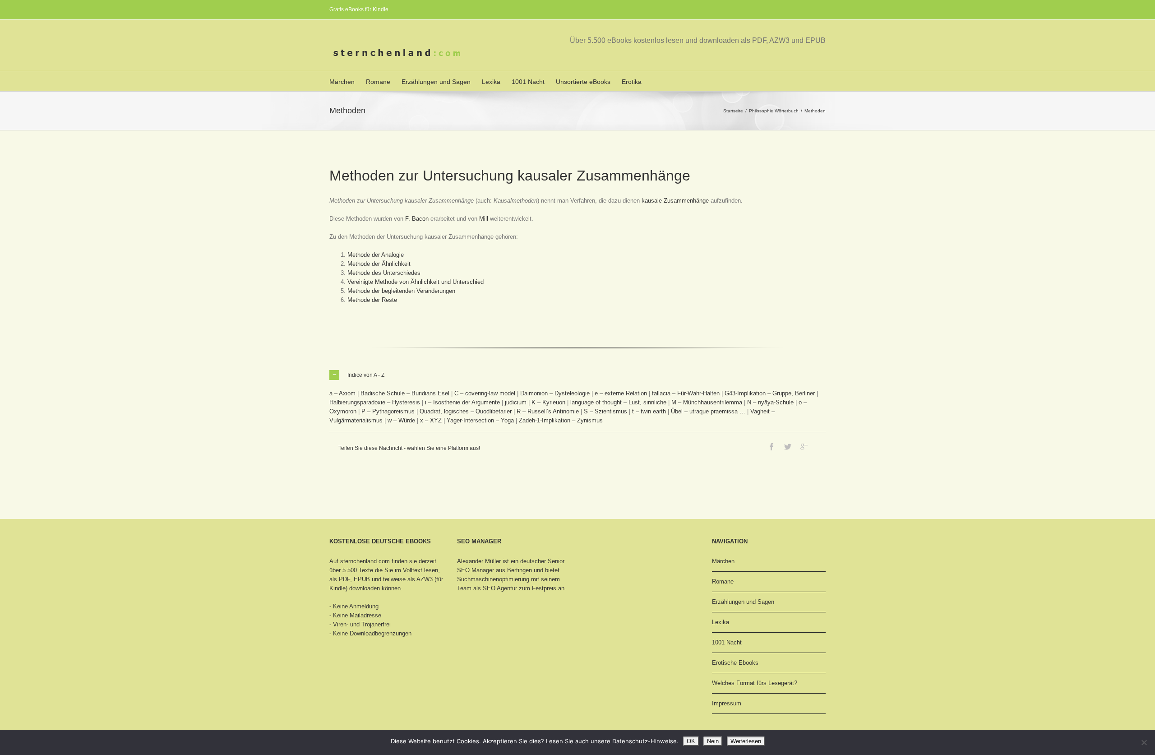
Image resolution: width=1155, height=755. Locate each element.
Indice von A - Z (365, 375)
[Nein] (1143, 742)
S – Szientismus (605, 411)
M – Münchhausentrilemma (706, 402)
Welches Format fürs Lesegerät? (754, 683)
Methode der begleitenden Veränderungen (401, 290)
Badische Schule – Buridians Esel (404, 393)
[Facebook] (771, 446)
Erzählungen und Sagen (436, 81)
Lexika (491, 81)
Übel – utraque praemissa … (708, 411)
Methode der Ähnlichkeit (379, 263)
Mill (483, 218)
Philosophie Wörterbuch (774, 110)
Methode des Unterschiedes (383, 272)
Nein (713, 741)
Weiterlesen (745, 741)
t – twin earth (649, 411)
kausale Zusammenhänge (675, 200)
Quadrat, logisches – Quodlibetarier (466, 411)
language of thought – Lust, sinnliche (618, 402)
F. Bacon (417, 218)
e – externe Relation (621, 393)
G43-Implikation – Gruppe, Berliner (770, 393)
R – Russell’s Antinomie (548, 411)
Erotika (632, 81)
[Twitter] (787, 446)
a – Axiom (342, 393)
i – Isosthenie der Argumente (462, 402)
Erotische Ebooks (735, 662)
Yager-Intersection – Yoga (480, 420)
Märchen (342, 81)
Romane (378, 81)
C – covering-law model (484, 393)
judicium (516, 402)
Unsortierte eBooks (583, 81)
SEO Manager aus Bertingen (494, 570)
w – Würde (401, 420)
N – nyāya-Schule (770, 402)
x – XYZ (431, 420)
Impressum (726, 703)
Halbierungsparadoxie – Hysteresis (374, 402)
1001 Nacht (528, 81)
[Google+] (804, 446)
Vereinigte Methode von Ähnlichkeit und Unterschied (415, 281)
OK (691, 741)
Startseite (733, 110)
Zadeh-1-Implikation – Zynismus (561, 420)
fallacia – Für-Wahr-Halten (686, 393)
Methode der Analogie (375, 254)
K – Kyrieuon (548, 402)
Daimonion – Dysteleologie (555, 393)
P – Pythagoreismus (388, 411)
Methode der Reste (372, 299)
